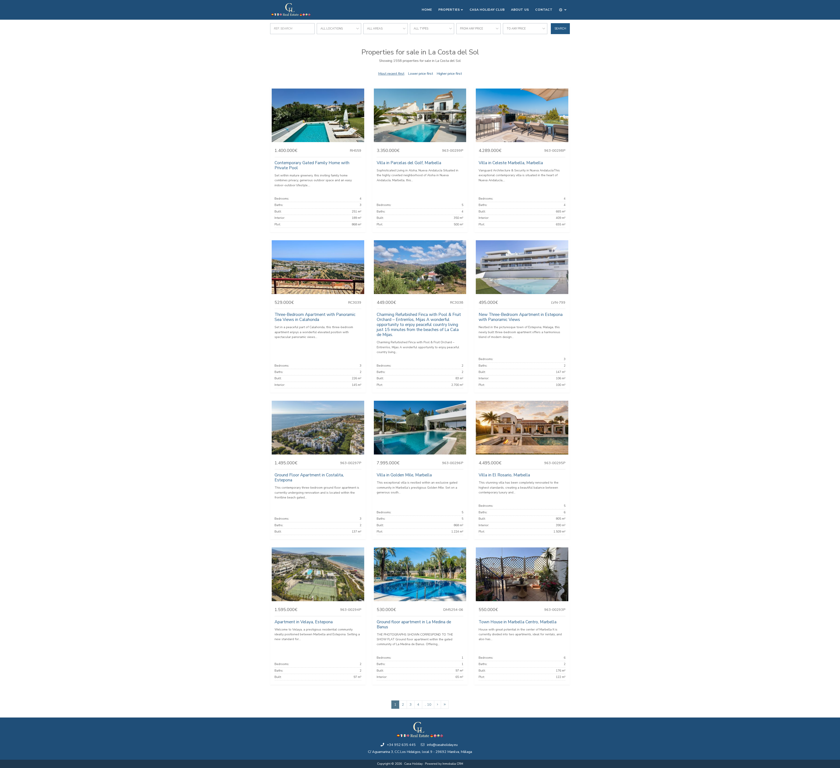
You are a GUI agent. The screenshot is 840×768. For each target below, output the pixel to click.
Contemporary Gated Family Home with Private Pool (312, 165)
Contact (543, 10)
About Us (520, 10)
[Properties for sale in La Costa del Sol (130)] (445, 704)
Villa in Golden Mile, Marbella (404, 475)
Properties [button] (449, 10)
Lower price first (420, 73)
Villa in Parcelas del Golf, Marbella (409, 163)
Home (427, 10)
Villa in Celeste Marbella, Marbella (511, 163)
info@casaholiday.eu (442, 744)
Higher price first (449, 73)
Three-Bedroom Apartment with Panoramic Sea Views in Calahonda (315, 317)
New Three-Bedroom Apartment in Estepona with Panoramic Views (521, 317)
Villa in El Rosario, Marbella (504, 475)
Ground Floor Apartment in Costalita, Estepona (309, 477)
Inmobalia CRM (453, 764)
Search (560, 29)
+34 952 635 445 (401, 744)
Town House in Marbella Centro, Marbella (517, 622)
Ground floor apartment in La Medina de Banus (414, 624)
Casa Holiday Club (487, 10)
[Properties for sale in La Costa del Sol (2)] (437, 704)
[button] (563, 10)
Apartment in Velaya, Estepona (304, 622)
